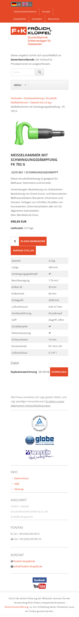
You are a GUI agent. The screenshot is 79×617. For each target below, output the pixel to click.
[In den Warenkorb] (33, 241)
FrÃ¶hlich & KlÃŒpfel (39, 36)
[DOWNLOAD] (59, 375)
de (19, 4)
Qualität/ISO (20, 18)
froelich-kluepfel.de (24, 561)
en (30, 4)
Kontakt (46, 11)
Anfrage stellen (23, 250)
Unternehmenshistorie (25, 11)
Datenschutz (21, 478)
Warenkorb (53, 18)
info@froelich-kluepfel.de (28, 566)
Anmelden (37, 18)
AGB (16, 483)
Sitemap (19, 489)
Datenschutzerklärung (16, 606)
